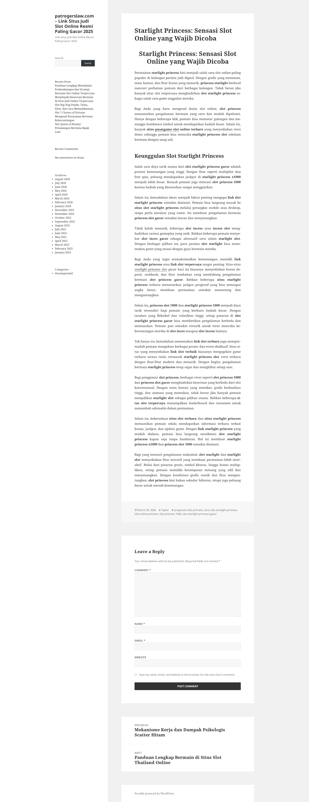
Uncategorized (64, 273)
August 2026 (62, 179)
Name (140, 624)
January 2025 (63, 252)
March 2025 (62, 244)
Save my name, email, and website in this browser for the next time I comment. (187, 674)
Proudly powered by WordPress (154, 793)
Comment (143, 570)
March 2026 (62, 198)
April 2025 (61, 241)
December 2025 (64, 210)
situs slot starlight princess (220, 510)
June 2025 (61, 233)
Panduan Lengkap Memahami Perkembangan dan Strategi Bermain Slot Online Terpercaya (75, 89)
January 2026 (63, 206)
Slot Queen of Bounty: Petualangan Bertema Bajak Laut (72, 128)
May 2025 (61, 237)
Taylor (165, 510)
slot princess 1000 (170, 514)
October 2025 (63, 217)
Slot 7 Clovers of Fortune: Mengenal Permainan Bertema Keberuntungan (74, 116)
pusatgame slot (167, 129)
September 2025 (65, 221)
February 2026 (64, 202)
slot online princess (146, 514)
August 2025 (62, 225)
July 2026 (60, 183)
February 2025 (64, 248)
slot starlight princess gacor (200, 514)
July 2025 (60, 229)
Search (59, 58)
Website (140, 657)
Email (140, 640)
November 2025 (64, 214)
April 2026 (61, 194)
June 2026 (61, 187)
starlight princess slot (151, 269)
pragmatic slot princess (188, 510)
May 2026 (61, 190)
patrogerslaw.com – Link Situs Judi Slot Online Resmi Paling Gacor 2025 (74, 23)
